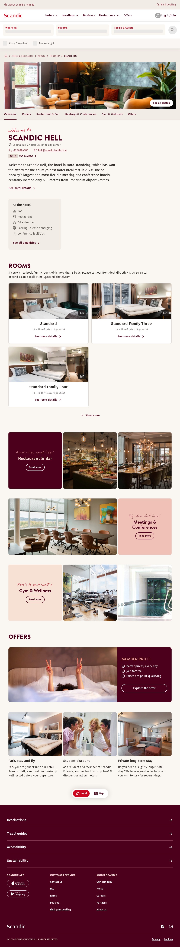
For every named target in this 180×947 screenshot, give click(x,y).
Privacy (156, 939)
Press (100, 888)
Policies (54, 902)
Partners (102, 902)
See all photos (161, 102)
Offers (128, 15)
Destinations (16, 820)
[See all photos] (90, 85)
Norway (41, 56)
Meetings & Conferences (80, 114)
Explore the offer (144, 688)
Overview (10, 114)
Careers (101, 895)
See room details (46, 336)
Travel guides (17, 833)
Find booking (168, 4)
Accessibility (16, 847)
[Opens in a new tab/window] (18, 885)
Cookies (168, 939)
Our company (104, 881)
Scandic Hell (70, 56)
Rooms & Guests (123, 27)
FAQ (52, 888)
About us (102, 909)
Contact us (56, 881)
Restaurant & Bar (47, 114)
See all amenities (24, 242)
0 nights (63, 27)
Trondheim (55, 56)
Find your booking (60, 909)
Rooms (26, 114)
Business (89, 15)
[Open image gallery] (48, 301)
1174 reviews (26, 156)
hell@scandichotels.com (52, 150)
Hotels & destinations (23, 56)
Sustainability (17, 861)
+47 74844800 (20, 150)
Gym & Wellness (112, 114)
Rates (53, 895)
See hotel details (20, 188)
